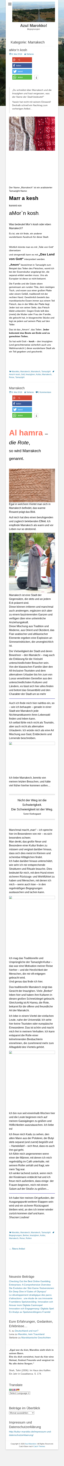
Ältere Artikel (17, 1248)
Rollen (29, 1238)
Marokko (15, 371)
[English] (13, 1389)
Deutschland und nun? (26, 1330)
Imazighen (30, 374)
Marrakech (25, 371)
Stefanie (30, 54)
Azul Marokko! (33, 25)
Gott (23, 374)
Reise (11, 377)
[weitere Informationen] (36, 77)
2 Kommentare (44, 392)
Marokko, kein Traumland (31, 1334)
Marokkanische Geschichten (36, 1337)
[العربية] (10, 1389)
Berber (26, 1235)
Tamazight (46, 371)
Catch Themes (39, 1446)
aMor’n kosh (18, 50)
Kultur (38, 374)
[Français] (15, 1389)
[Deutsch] (18, 1389)
